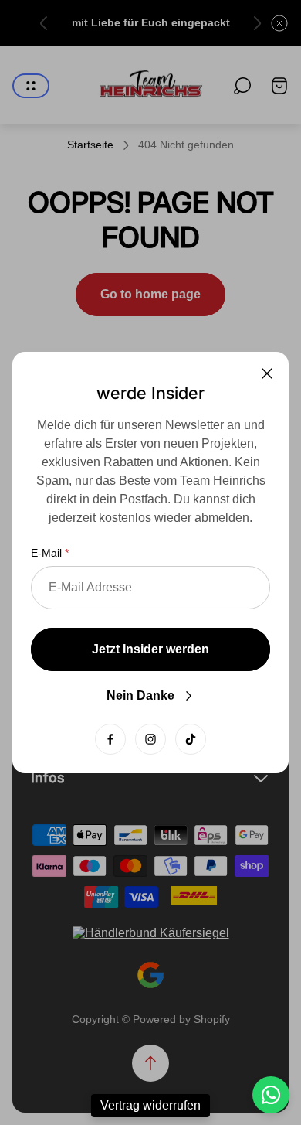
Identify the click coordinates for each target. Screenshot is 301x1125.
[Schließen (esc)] (267, 373)
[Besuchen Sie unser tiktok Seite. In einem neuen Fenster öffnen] (190, 739)
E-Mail (46, 553)
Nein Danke (140, 695)
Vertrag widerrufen (150, 1105)
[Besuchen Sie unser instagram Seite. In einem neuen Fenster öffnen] (150, 739)
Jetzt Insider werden (150, 649)
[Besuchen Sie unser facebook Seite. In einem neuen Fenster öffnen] (110, 739)
